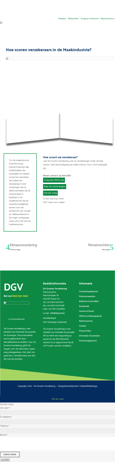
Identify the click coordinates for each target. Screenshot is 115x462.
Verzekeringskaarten (88, 291)
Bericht (4, 435)
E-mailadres (6, 417)
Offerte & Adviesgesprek (90, 316)
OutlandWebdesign (88, 386)
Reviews (62, 19)
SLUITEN (5, 460)
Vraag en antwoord (90, 19)
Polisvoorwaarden (87, 296)
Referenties (73, 19)
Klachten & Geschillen (89, 301)
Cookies (82, 326)
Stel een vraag (50, 193)
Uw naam (5, 408)
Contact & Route (86, 311)
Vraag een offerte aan (54, 180)
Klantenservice (107, 19)
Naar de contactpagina (54, 186)
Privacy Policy (85, 331)
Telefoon (4, 426)
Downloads (84, 306)
